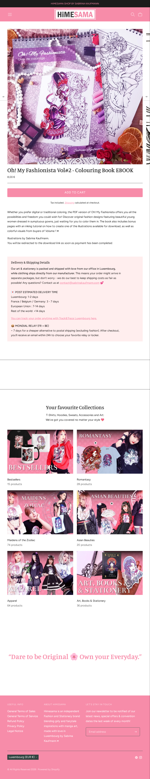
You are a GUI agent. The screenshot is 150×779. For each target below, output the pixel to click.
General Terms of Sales (21, 711)
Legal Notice (15, 731)
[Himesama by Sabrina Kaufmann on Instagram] (140, 758)
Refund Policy (15, 721)
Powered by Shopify (49, 769)
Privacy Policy (15, 726)
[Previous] (3, 96)
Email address (96, 727)
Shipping (69, 202)
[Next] (146, 96)
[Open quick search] (132, 14)
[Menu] (9, 14)
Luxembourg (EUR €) (22, 757)
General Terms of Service (22, 716)
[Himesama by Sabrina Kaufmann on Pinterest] (136, 758)
